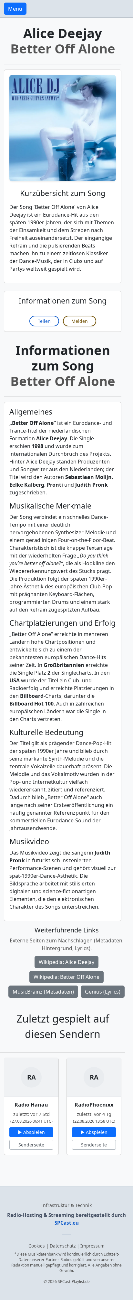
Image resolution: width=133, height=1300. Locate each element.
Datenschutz (63, 1246)
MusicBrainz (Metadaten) (43, 991)
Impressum (92, 1246)
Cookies (36, 1246)
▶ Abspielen (31, 1132)
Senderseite (31, 1145)
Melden (79, 321)
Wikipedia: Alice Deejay (66, 962)
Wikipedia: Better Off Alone (66, 976)
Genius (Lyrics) (102, 991)
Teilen (44, 321)
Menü (15, 8)
